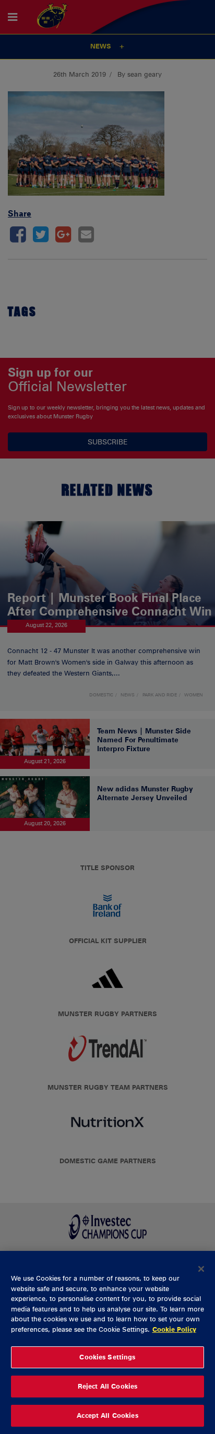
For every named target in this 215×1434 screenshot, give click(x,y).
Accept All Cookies (107, 1415)
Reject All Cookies (107, 1386)
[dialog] (107, 1342)
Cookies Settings (107, 1357)
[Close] (201, 1268)
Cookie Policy (174, 1329)
